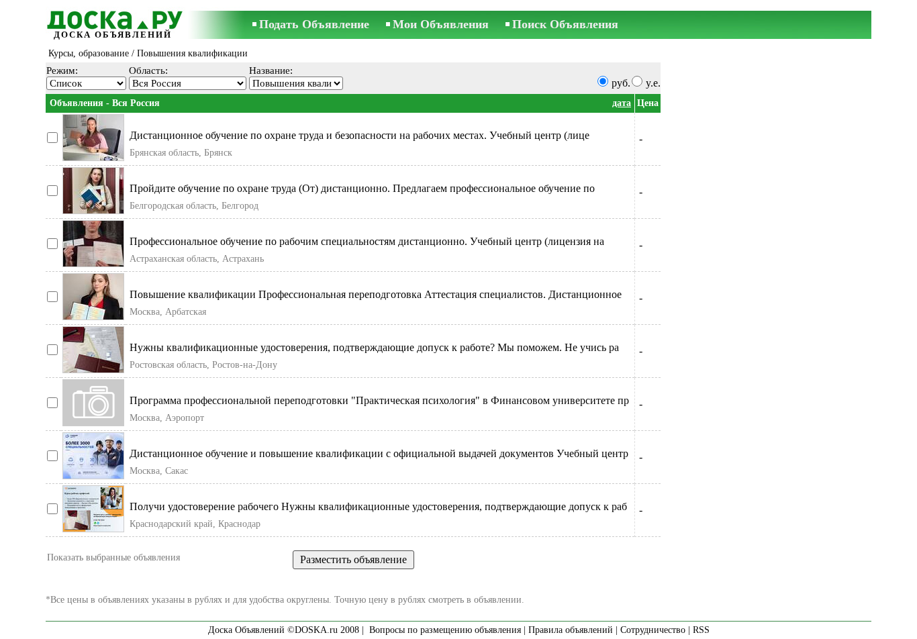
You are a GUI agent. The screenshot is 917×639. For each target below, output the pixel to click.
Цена (648, 103)
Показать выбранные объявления (113, 557)
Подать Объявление (314, 24)
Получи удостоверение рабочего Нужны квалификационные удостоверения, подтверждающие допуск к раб (378, 506)
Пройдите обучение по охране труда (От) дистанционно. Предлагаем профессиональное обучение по (362, 188)
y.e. (653, 83)
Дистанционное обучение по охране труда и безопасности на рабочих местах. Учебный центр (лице (359, 135)
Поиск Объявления (565, 24)
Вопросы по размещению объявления (445, 630)
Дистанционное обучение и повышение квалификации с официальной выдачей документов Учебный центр (379, 453)
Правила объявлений (570, 630)
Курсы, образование (88, 53)
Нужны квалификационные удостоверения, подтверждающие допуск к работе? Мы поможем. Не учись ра (374, 347)
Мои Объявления (441, 24)
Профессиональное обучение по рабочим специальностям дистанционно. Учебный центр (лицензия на (367, 241)
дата (621, 103)
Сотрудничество (652, 630)
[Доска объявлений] (113, 18)
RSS (701, 630)
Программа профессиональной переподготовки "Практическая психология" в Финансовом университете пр (379, 400)
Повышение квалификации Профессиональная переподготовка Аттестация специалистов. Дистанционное (376, 294)
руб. (621, 83)
